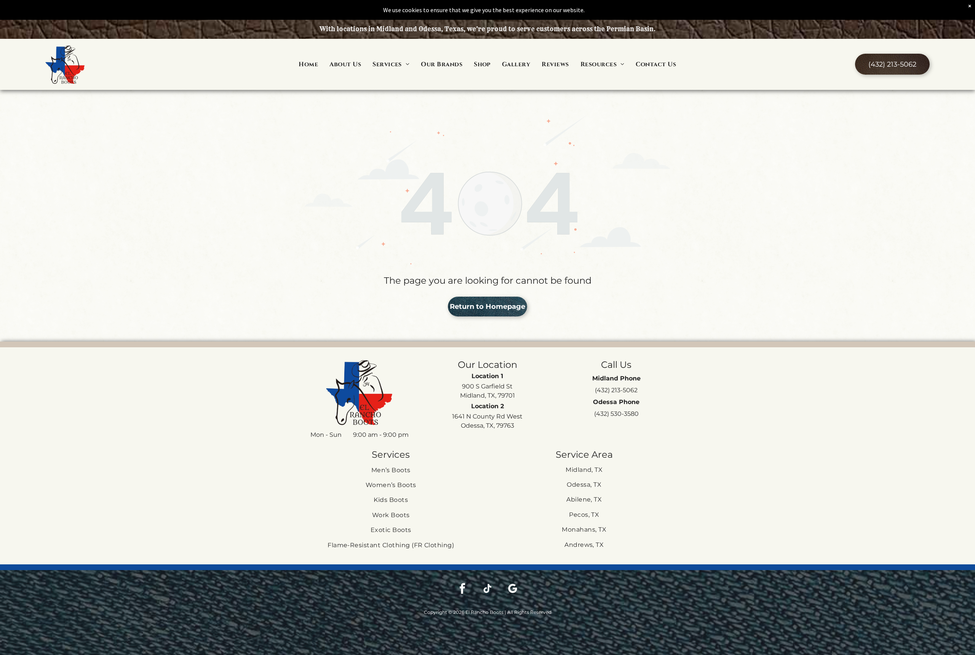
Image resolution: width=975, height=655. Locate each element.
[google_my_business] (512, 589)
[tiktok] (487, 589)
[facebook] (462, 589)
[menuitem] (308, 64)
